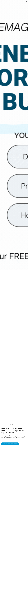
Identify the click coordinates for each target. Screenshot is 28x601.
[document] (14, 300)
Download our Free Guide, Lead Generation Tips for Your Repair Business (13, 430)
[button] (26, 1)
